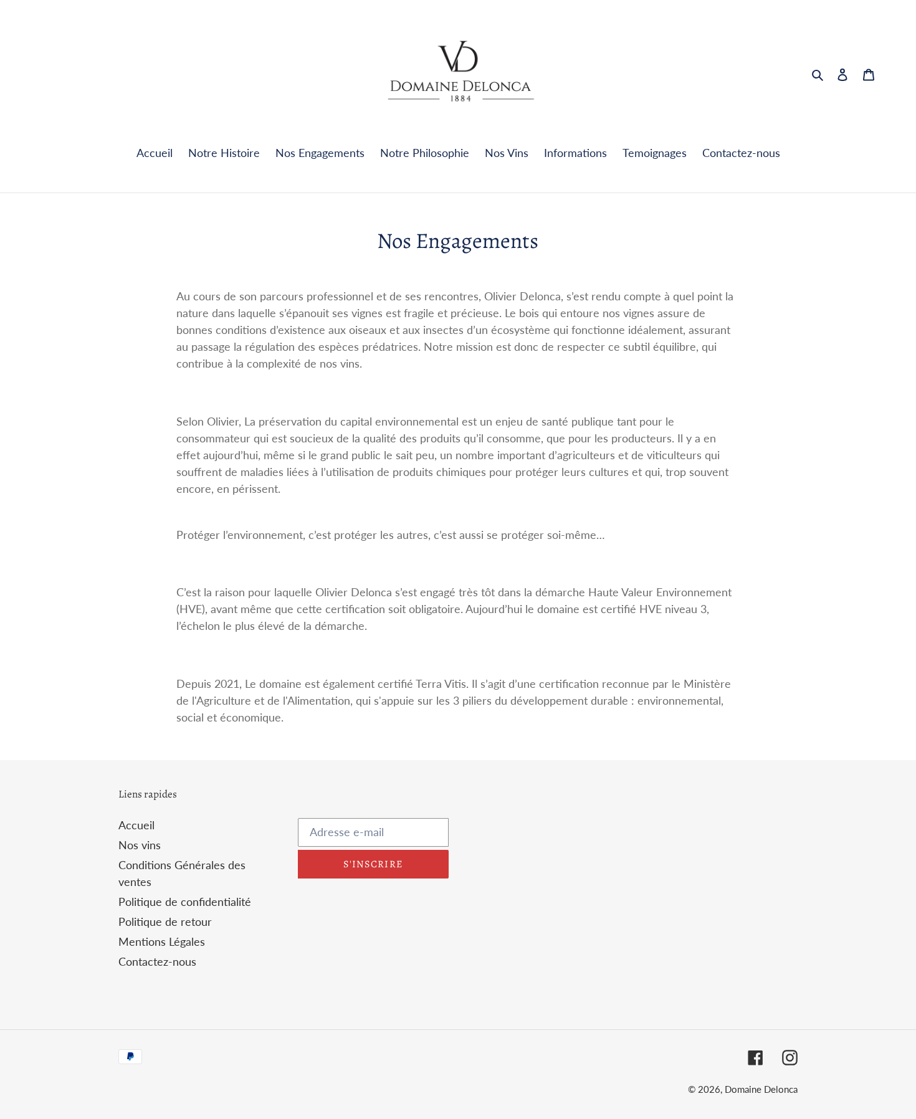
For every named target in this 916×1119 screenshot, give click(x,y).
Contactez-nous (157, 961)
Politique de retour (165, 921)
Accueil (136, 825)
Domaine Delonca (761, 1089)
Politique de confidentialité (184, 901)
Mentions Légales (161, 941)
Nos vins (139, 845)
